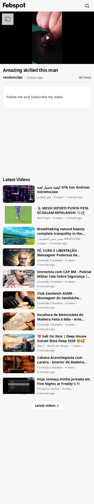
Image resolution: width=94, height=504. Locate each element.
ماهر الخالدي (44, 197)
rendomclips (12, 77)
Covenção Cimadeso (49, 260)
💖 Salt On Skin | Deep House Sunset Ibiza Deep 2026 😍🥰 (61, 338)
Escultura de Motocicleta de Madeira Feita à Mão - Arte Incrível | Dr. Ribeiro (60, 317)
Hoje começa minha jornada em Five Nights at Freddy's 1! (63, 381)
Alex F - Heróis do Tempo (52, 346)
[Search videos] (87, 6)
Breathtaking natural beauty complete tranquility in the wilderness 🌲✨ (61, 231)
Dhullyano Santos (48, 388)
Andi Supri (43, 218)
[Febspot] (14, 6)
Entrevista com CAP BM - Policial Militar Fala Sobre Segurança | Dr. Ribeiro (64, 274)
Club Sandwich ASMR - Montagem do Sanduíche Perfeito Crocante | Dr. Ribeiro (62, 295)
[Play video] (47, 38)
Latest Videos (16, 179)
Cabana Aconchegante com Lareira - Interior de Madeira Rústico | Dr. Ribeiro (60, 360)
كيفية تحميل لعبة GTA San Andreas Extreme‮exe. (63, 189)
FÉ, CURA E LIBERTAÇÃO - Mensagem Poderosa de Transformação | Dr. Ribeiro (60, 253)
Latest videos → (47, 405)
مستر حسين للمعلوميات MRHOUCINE (58, 239)
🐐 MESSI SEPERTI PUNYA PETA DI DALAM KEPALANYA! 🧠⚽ (62, 210)
